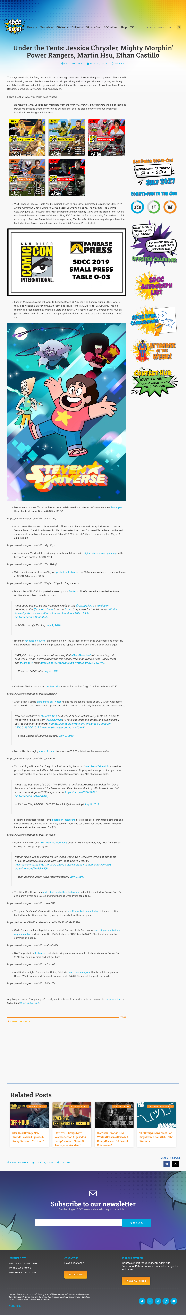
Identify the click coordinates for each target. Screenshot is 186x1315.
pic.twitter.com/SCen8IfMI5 (31, 617)
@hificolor (103, 605)
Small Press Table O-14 (96, 766)
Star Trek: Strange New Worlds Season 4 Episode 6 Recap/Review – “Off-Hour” (28, 1137)
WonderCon (93, 27)
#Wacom (45, 727)
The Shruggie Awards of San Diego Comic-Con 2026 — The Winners (156, 1137)
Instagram (40, 953)
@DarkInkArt (82, 613)
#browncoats (35, 613)
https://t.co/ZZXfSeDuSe (55, 662)
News (30, 27)
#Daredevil (26, 662)
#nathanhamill (91, 864)
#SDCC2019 (31, 727)
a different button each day (83, 911)
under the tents (20, 1021)
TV (132, 27)
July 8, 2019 (51, 671)
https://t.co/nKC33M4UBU (80, 792)
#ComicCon (104, 723)
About (149, 27)
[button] (179, 27)
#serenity (20, 613)
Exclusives (46, 27)
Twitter (72, 591)
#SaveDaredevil (81, 655)
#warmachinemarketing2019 (32, 864)
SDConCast (110, 27)
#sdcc (68, 609)
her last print (53, 686)
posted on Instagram (67, 572)
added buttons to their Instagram (60, 892)
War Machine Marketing (54, 842)
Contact (161, 27)
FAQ (170, 27)
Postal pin (116, 507)
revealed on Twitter (35, 640)
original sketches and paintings (100, 553)
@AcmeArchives (43, 609)
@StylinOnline (54, 719)
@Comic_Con (49, 715)
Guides (76, 27)
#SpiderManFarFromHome (80, 723)
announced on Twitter (49, 701)
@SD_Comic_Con (29, 1002)
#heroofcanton (52, 613)
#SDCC (19, 727)
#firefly (112, 609)
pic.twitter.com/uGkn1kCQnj (31, 796)
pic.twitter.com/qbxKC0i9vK (68, 727)
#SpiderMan (56, 723)
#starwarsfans (73, 864)
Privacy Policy (14, 1306)
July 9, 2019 (53, 625)
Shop (124, 27)
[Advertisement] (93, 8)
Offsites (61, 27)
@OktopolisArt (85, 605)
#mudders (68, 613)
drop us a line (113, 999)
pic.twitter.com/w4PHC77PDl (87, 662)
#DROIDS (105, 864)
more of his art (47, 751)
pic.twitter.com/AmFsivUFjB (31, 868)
